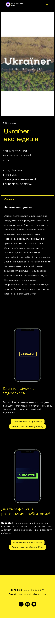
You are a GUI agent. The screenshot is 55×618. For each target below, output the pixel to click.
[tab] (27, 199)
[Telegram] (33, 604)
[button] (10, 123)
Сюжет (9, 199)
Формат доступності (18, 207)
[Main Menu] (47, 4)
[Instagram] (27, 604)
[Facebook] (21, 604)
